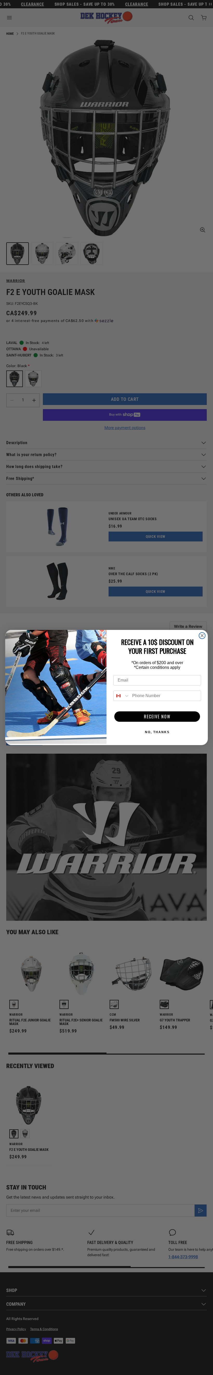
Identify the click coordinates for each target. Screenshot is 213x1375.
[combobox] (122, 696)
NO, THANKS (157, 732)
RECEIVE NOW (157, 716)
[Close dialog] (202, 635)
